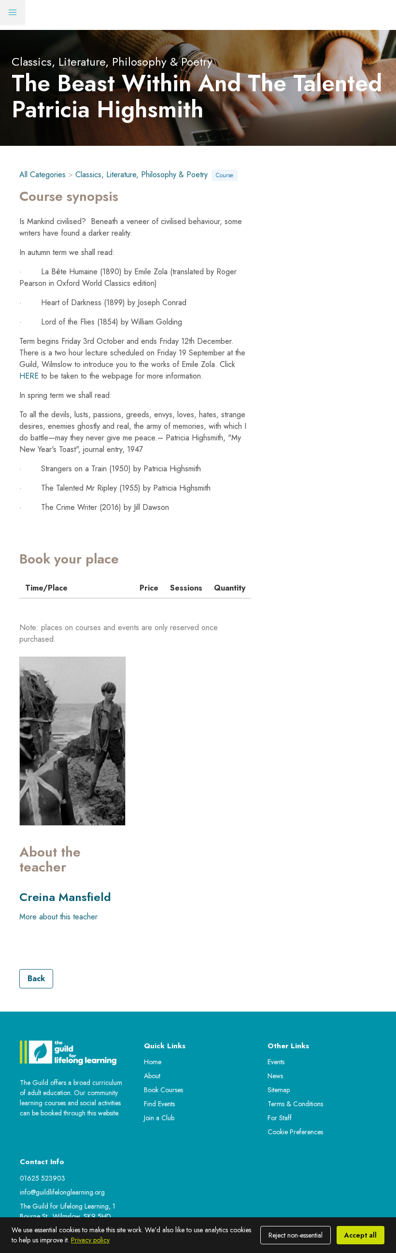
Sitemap (279, 1090)
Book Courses (163, 1090)
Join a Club (159, 1118)
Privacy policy (90, 1240)
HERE (29, 375)
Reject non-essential (296, 1235)
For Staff (280, 1118)
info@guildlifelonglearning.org (62, 1192)
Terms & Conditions (295, 1104)
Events (276, 1062)
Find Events (159, 1104)
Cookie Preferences (295, 1132)
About (152, 1076)
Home (152, 1062)
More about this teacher (58, 916)
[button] (12, 12)
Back (36, 978)
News (275, 1076)
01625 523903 (42, 1178)
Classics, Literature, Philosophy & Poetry (141, 174)
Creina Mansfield (65, 896)
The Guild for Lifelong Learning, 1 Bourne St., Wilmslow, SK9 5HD (67, 1211)
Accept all (360, 1235)
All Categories (42, 174)
